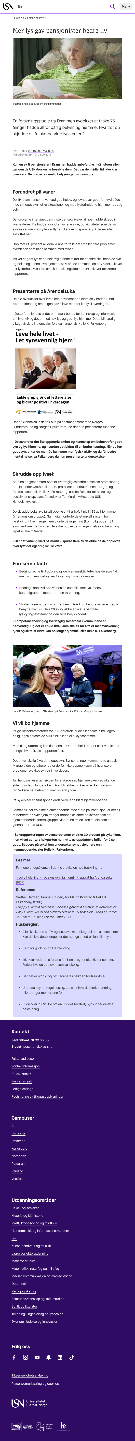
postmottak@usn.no (38, 1046)
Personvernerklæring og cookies (35, 1383)
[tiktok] (71, 1357)
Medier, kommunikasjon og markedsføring (42, 1276)
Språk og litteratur (24, 1306)
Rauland (17, 1171)
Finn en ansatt (22, 1081)
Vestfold (17, 1179)
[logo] (8, 7)
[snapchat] (48, 1357)
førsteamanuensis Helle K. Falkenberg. (80, 323)
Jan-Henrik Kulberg (41, 151)
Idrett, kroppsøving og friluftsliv (34, 1223)
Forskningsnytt (35, 18)
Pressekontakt (22, 1074)
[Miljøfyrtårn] (22, 1427)
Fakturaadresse (23, 1058)
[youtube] (37, 1357)
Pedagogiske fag (24, 1291)
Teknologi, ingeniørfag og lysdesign (37, 1314)
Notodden (19, 1156)
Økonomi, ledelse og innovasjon (35, 1321)
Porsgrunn (19, 1163)
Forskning (18, 18)
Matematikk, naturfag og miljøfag (35, 1268)
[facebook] (14, 1357)
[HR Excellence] (63, 1427)
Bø (13, 1126)
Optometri (19, 1284)
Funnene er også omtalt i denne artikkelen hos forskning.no (59, 867)
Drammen (18, 1141)
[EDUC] (45, 1427)
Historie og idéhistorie (27, 1215)
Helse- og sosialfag (25, 1208)
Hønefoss (19, 1133)
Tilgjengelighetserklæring (30, 1375)
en (20, 6)
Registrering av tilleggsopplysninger (37, 1096)
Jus (14, 1238)
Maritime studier (23, 1261)
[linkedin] (60, 1357)
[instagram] (25, 1357)
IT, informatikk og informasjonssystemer (40, 1231)
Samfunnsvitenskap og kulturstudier (38, 1299)
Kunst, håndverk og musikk (31, 1246)
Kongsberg (19, 1148)
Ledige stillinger (23, 1089)
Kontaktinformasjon (26, 1066)
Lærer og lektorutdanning (30, 1253)
